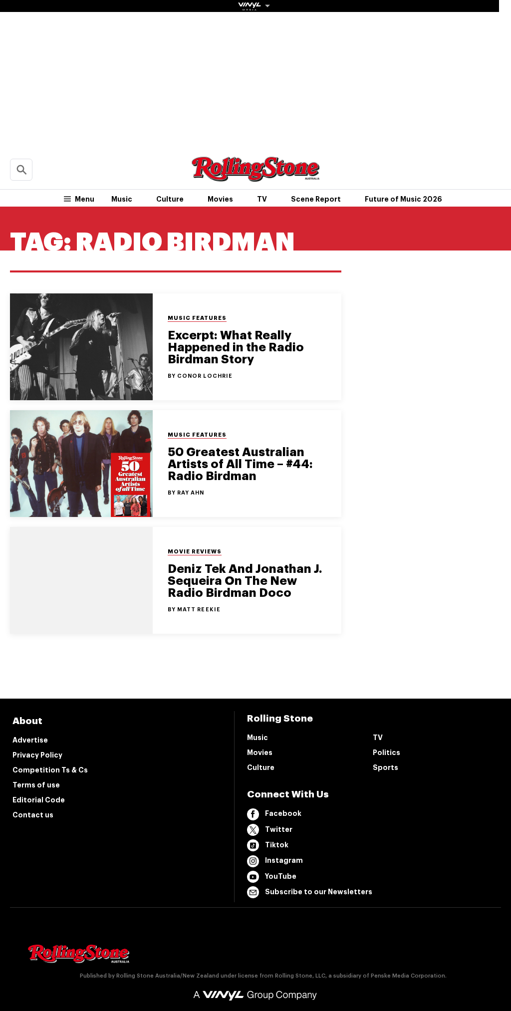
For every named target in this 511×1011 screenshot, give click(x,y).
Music (121, 199)
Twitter (278, 829)
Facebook (283, 813)
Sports (385, 767)
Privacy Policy (37, 755)
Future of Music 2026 (403, 199)
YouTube (280, 876)
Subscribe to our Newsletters (318, 891)
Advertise (30, 740)
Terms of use (36, 784)
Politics (386, 752)
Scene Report (316, 199)
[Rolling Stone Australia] (255, 177)
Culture (170, 199)
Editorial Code (38, 799)
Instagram (284, 860)
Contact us (32, 814)
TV (262, 199)
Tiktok (276, 844)
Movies (220, 199)
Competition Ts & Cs (50, 769)
